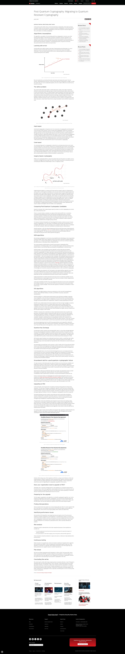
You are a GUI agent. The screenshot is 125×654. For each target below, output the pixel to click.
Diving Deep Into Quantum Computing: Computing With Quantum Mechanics (83, 40)
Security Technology (40, 572)
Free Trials (46, 628)
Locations (61, 626)
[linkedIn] (90, 19)
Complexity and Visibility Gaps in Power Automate (39, 603)
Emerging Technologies (48, 572)
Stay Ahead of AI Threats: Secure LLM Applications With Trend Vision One (68, 599)
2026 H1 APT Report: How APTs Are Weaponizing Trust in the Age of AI (84, 53)
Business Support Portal (49, 621)
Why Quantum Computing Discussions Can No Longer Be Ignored (84, 34)
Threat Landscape (38, 584)
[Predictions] (84, 598)
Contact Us (93, 3)
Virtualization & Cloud (48, 584)
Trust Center (62, 630)
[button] (36, 645)
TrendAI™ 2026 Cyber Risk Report (84, 58)
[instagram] (38, 639)
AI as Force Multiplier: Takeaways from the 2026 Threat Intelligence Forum (84, 28)
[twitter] (88, 19)
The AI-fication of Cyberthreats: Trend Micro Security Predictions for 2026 (58, 600)
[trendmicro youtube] (41, 639)
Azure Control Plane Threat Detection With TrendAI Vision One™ (48, 603)
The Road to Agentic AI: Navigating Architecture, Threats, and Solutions (68, 603)
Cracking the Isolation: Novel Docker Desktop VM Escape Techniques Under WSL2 (48, 599)
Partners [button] (75, 3)
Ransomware (58, 583)
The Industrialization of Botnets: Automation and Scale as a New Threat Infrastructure (39, 599)
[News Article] (85, 19)
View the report (81, 590)
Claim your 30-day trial (82, 644)
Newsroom (31, 624)
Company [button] (80, 3)
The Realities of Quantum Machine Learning (84, 31)
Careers (61, 624)
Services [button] (70, 3)
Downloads (46, 626)
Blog (30, 621)
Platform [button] (56, 3)
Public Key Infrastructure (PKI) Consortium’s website (50, 377)
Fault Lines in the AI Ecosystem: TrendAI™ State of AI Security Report (38, 592)
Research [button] (66, 3)
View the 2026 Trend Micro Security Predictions (83, 604)
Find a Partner (31, 628)
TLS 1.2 (49, 229)
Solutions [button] (61, 3)
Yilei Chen (57, 262)
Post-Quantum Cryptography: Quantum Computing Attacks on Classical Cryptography (84, 37)
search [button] (94, 1)
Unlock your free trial (86, 3)
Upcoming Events (63, 628)
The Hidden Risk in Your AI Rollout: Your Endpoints (84, 60)
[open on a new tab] (35, 639)
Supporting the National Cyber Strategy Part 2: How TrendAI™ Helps (84, 56)
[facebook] (87, 19)
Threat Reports (31, 626)
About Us (61, 621)
